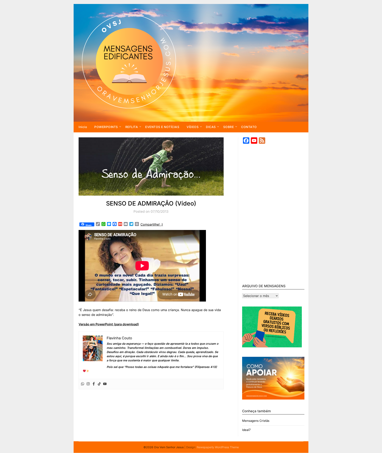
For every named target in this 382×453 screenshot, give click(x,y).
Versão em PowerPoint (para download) (109, 324)
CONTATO (249, 127)
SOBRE (228, 127)
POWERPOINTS (106, 127)
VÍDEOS (193, 127)
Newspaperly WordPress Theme (218, 447)
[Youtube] (105, 384)
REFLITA (131, 127)
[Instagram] (88, 384)
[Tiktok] (99, 384)
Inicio (83, 127)
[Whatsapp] (82, 384)
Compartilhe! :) (151, 224)
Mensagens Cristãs (255, 421)
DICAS (211, 127)
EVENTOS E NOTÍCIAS (162, 127)
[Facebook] (94, 384)
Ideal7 (246, 430)
